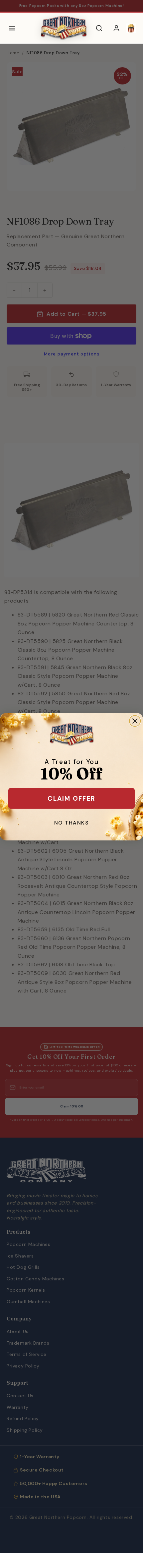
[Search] (99, 28)
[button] (131, 28)
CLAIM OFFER (71, 798)
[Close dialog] (134, 720)
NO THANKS (71, 822)
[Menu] (12, 28)
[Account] (116, 28)
